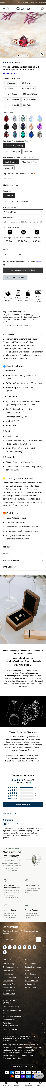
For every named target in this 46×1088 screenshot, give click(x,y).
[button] (8, 62)
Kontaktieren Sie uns (33, 967)
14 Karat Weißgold (30, 94)
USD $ (17, 1066)
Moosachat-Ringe (9, 984)
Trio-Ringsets (8, 970)
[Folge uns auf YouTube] (29, 947)
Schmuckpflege (31, 984)
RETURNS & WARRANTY (12, 560)
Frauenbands (8, 974)
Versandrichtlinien (9, 1020)
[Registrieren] (38, 939)
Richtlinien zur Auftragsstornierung (10, 1024)
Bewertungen (30, 974)
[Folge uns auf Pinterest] (24, 947)
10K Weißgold (10, 88)
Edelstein (17, 1086)
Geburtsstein (8, 981)
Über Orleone (30, 964)
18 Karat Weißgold (12, 105)
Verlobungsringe (9, 964)
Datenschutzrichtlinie (11, 1007)
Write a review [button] (23, 805)
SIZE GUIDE (7, 547)
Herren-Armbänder (10, 977)
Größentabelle (30, 987)
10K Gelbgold (25, 83)
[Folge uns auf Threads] (15, 947)
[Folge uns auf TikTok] (34, 947)
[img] (8, 820)
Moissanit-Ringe (9, 987)
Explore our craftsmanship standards (16, 325)
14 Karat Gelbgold (12, 94)
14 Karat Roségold (27, 88)
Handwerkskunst (31, 981)
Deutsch (28, 1066)
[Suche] (8, 8)
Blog (27, 970)
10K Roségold (10, 83)
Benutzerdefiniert (28, 1086)
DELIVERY (7, 553)
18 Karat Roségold (12, 99)
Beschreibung (9, 334)
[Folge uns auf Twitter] (10, 947)
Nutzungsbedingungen (12, 1016)
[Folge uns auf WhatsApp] (5, 952)
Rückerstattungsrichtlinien (12, 1011)
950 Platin (27, 105)
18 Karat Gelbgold (30, 99)
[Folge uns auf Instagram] (19, 947)
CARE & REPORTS (10, 567)
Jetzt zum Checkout (15, 277)
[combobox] (23, 178)
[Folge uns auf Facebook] (5, 947)
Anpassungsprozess (33, 977)
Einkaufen (5, 1086)
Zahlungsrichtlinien (10, 1029)
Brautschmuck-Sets (10, 967)
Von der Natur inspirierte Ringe (9, 992)
